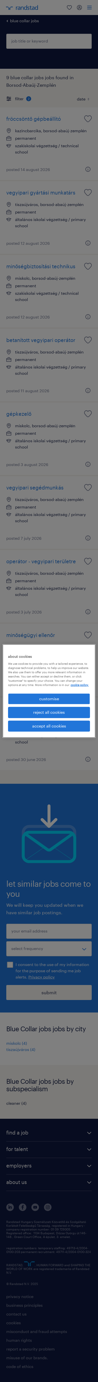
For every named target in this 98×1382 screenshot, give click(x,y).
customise (49, 698)
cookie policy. (80, 684)
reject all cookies (49, 712)
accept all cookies (49, 726)
